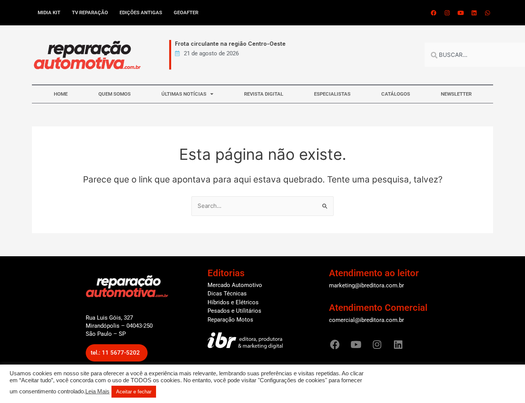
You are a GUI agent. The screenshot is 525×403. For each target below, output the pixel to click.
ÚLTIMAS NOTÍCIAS (183, 94)
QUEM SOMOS (114, 94)
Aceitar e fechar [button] (133, 392)
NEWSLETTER (456, 94)
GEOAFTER (186, 12)
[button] (117, 353)
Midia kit (49, 12)
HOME (61, 94)
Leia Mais (97, 391)
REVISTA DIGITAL (263, 94)
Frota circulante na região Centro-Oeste (227, 43)
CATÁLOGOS (395, 94)
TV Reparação (90, 12)
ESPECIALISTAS (332, 94)
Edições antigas (141, 12)
